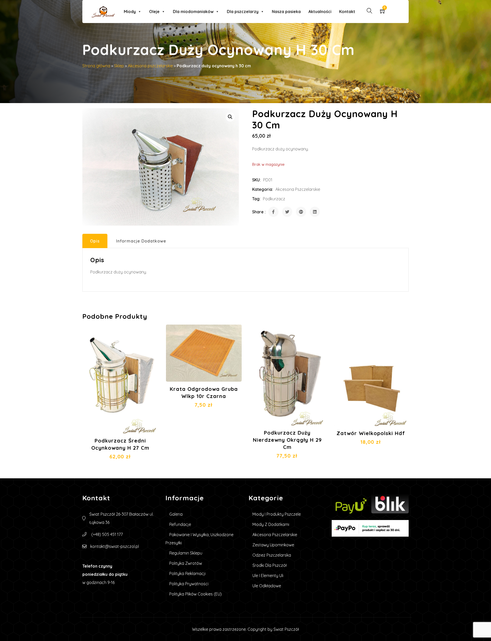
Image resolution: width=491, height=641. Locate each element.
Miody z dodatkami (270, 524)
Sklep (119, 65)
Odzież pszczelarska (271, 555)
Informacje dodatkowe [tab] (141, 241)
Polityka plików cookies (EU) (195, 593)
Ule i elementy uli (267, 575)
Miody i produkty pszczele (276, 514)
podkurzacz (274, 198)
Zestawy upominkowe (273, 544)
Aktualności (319, 11)
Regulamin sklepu (185, 553)
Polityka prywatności (188, 583)
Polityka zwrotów (185, 563)
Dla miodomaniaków (193, 11)
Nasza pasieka (286, 11)
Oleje (154, 11)
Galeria (176, 514)
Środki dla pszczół (269, 565)
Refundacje (180, 524)
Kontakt (347, 11)
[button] (230, 116)
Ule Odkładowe (266, 585)
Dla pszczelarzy (243, 11)
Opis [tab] (95, 241)
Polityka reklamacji (187, 573)
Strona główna (96, 65)
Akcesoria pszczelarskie (150, 65)
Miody (130, 11)
